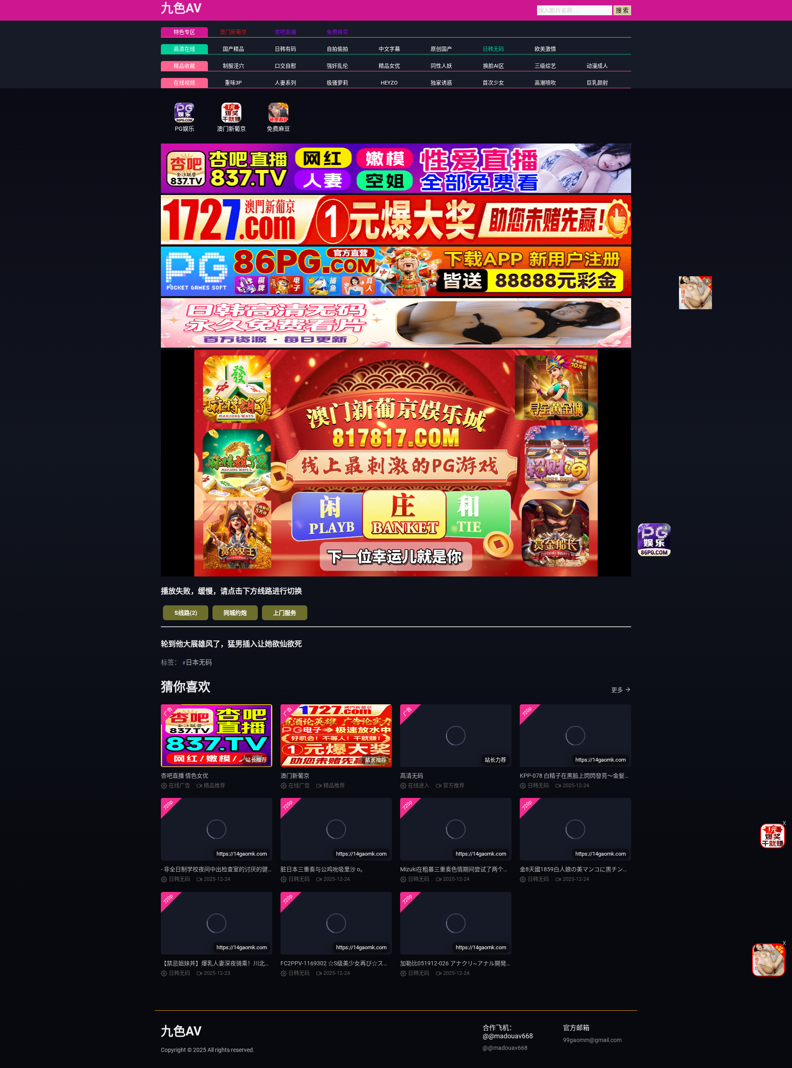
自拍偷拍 (337, 49)
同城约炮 (235, 612)
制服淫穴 (233, 66)
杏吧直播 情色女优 (184, 775)
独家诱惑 (441, 83)
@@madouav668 (505, 1047)
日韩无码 (493, 49)
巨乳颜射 (597, 83)
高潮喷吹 (545, 83)
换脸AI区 (493, 66)
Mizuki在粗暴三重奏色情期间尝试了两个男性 (457, 869)
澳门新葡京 (294, 775)
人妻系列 (285, 83)
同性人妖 (441, 66)
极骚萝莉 (337, 83)
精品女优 (389, 66)
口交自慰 (285, 66)
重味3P (233, 83)
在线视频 (184, 83)
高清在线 (184, 49)
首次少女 (493, 83)
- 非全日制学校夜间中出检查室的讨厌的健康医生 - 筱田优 (233, 869)
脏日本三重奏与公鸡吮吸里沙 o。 (323, 869)
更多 (617, 690)
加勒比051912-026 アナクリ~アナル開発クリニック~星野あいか (484, 963)
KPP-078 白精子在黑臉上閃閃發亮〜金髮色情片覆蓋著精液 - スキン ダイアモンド (624, 775)
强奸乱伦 (337, 66)
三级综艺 (545, 66)
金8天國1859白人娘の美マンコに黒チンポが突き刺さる (591, 869)
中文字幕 (389, 49)
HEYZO (389, 83)
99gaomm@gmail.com (592, 1040)
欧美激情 (545, 49)
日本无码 (199, 662)
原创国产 (441, 49)
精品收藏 (184, 66)
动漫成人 (597, 66)
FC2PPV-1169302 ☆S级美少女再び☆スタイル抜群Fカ (350, 963)
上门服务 (284, 612)
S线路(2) (185, 612)
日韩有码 (285, 49)
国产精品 (233, 49)
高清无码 (411, 775)
